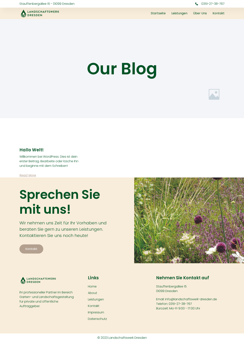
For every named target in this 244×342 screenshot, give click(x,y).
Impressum (96, 312)
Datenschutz (97, 319)
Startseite (158, 13)
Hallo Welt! (31, 150)
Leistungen (179, 13)
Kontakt (219, 13)
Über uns (200, 13)
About (92, 293)
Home (92, 286)
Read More (27, 175)
